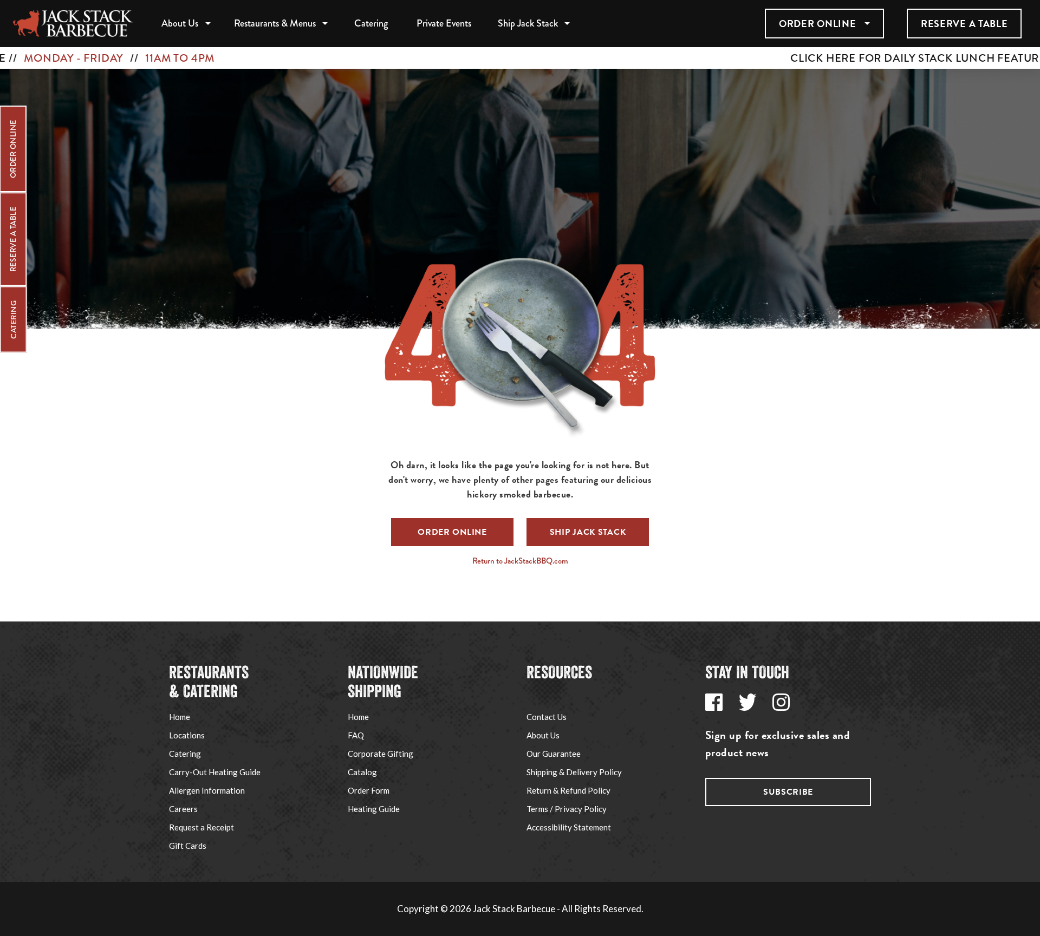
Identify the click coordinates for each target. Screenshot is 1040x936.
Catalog (362, 772)
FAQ (356, 735)
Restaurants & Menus (275, 23)
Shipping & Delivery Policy (574, 772)
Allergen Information (207, 790)
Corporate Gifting (380, 753)
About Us (179, 23)
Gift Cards (187, 845)
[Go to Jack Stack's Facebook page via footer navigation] (714, 702)
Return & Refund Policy (568, 790)
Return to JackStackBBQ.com (520, 561)
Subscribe (788, 792)
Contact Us (546, 717)
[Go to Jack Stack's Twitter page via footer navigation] (747, 702)
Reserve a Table (964, 23)
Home (179, 717)
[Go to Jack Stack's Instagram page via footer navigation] (781, 702)
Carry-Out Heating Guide (215, 772)
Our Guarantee (553, 753)
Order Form (368, 790)
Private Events (444, 23)
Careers (183, 809)
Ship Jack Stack (528, 23)
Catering (371, 23)
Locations (187, 735)
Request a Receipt (201, 827)
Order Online (817, 23)
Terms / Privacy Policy (566, 809)
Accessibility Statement (568, 827)
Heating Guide (374, 809)
